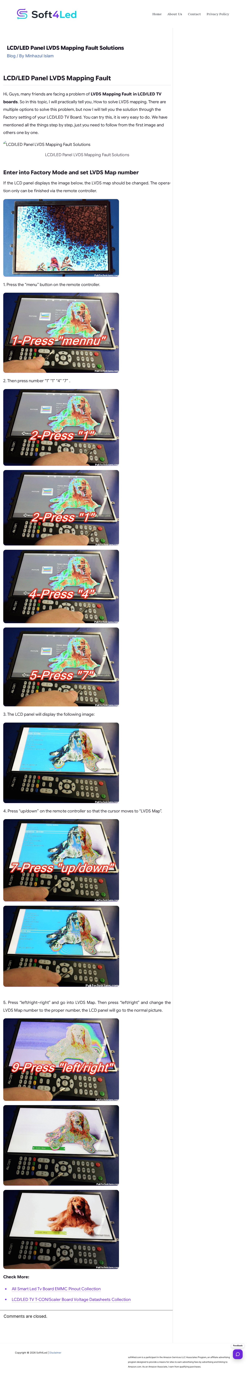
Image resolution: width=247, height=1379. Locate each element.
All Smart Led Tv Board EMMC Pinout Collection (56, 1289)
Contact (194, 14)
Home (157, 14)
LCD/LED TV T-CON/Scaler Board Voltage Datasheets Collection (71, 1299)
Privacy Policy (218, 14)
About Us (174, 14)
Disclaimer (55, 1352)
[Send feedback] (238, 1354)
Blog (11, 55)
